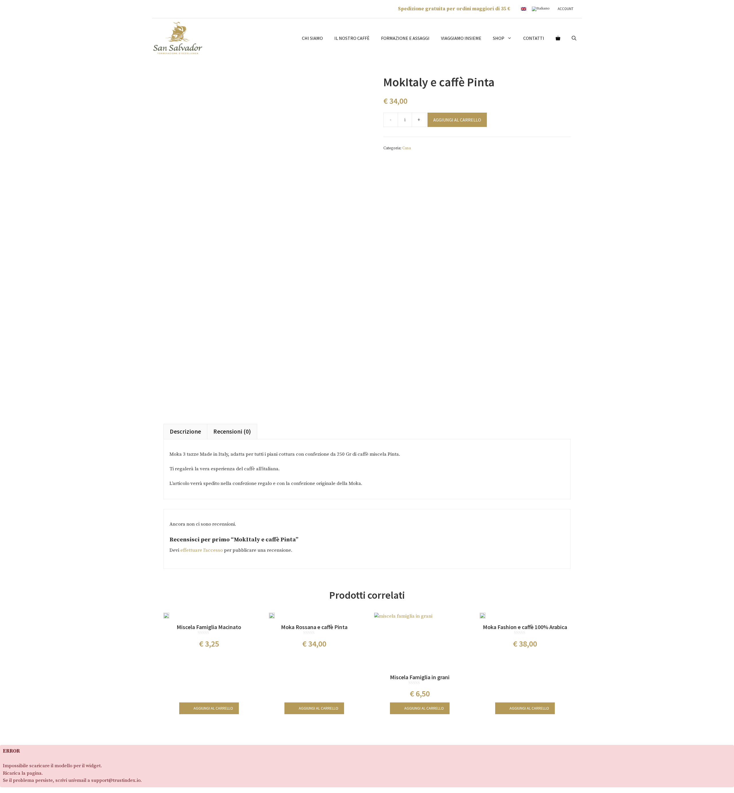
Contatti (533, 38)
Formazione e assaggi (405, 38)
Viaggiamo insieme (461, 38)
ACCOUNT (565, 8)
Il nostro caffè (352, 38)
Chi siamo (312, 38)
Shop (498, 38)
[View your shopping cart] (558, 38)
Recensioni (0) (232, 431)
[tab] (185, 431)
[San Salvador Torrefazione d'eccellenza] (178, 38)
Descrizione (185, 431)
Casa (406, 148)
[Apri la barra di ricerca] (574, 38)
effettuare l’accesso (201, 550)
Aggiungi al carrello (457, 120)
